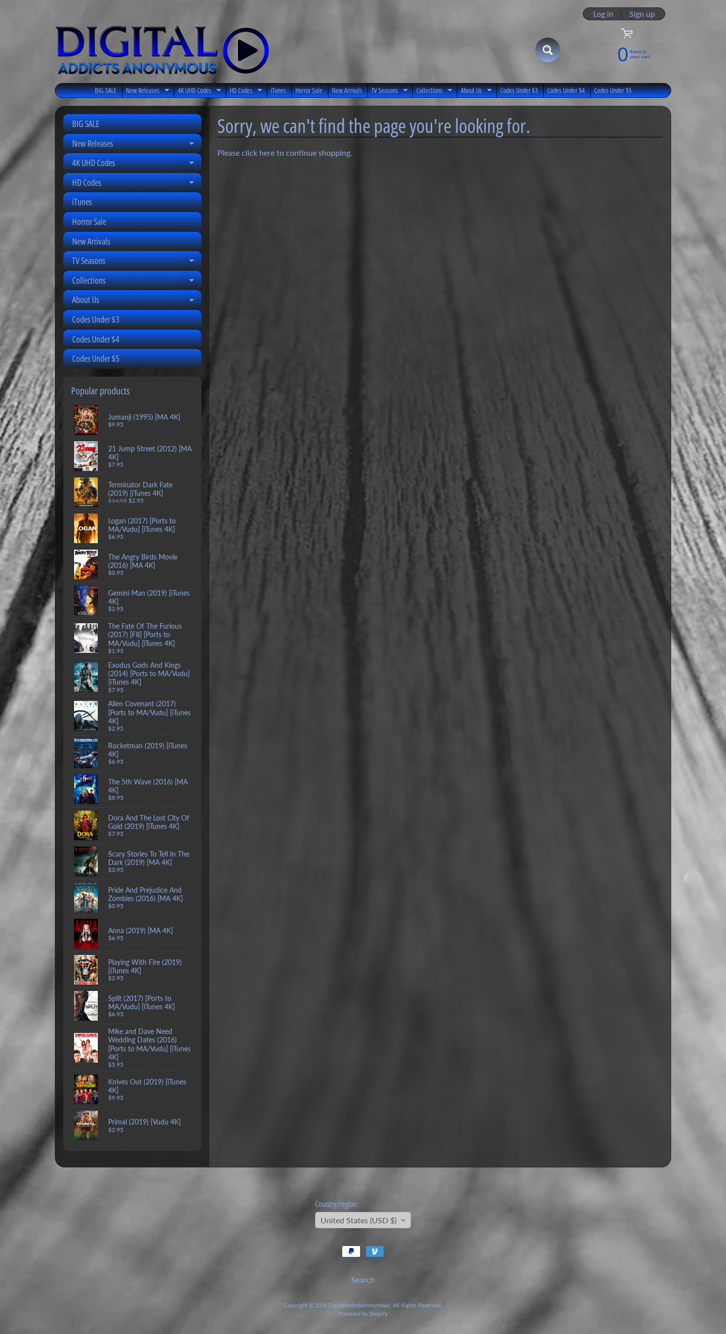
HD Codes (247, 91)
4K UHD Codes (201, 91)
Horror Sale (309, 90)
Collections (435, 91)
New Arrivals (347, 90)
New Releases (149, 91)
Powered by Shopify (363, 1313)
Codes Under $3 (519, 90)
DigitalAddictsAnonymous (359, 1305)
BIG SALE (106, 90)
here (267, 152)
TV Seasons (390, 91)
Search (363, 1279)
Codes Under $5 (613, 90)
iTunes (278, 90)
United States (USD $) (359, 1220)
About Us (477, 91)
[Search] (547, 50)
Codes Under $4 (566, 90)
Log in (603, 14)
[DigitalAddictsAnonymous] (162, 50)
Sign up (642, 14)
